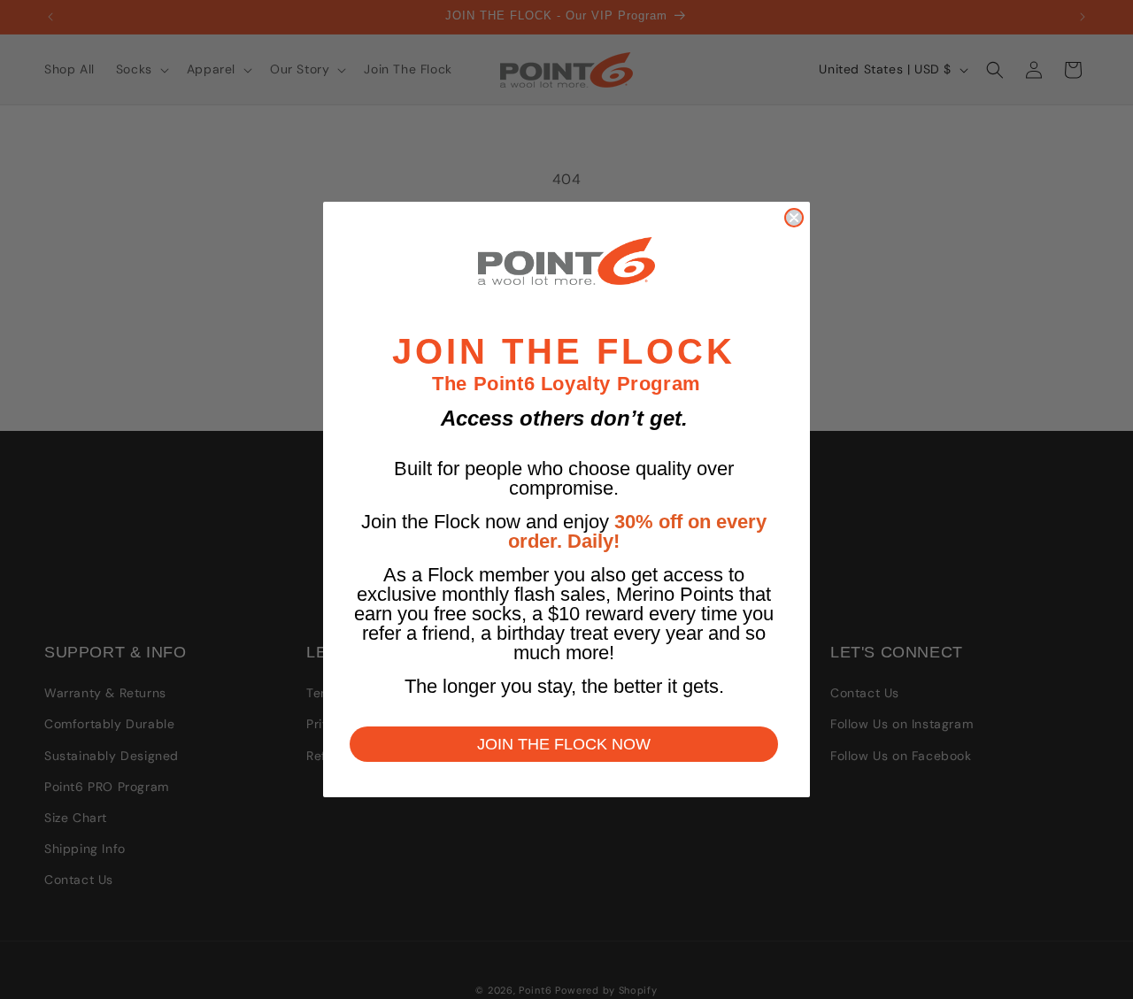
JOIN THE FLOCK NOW (564, 744)
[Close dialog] (794, 218)
